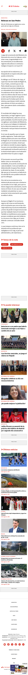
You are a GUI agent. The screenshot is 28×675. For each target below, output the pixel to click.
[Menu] (2, 6)
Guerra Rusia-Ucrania (8, 556)
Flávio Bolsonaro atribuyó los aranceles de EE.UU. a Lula (12, 536)
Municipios (4, 18)
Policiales (4, 324)
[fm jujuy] (25, 7)
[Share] (3, 51)
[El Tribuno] (14, 6)
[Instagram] (23, 644)
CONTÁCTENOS (14, 654)
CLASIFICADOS (14, 624)
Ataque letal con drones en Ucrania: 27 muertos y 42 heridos (11, 559)
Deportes (4, 351)
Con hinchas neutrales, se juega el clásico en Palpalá (14, 354)
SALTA (14, 615)
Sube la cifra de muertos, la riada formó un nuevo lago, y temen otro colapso (13, 581)
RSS (14, 662)
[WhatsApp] (19, 644)
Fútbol (3, 511)
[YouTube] (5, 644)
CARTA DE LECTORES (14, 611)
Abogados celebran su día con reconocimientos (12, 379)
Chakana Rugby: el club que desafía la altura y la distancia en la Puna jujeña (13, 491)
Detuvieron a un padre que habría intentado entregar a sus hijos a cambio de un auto (13, 328)
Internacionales (6, 579)
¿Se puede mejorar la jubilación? (13, 403)
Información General (8, 376)
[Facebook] (16, 644)
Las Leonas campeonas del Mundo (10, 470)
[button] (9, 51)
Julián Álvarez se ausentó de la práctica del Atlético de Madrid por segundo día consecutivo (12, 428)
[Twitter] (12, 644)
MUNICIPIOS (14, 602)
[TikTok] (8, 644)
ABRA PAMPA (5, 489)
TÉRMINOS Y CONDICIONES (14, 649)
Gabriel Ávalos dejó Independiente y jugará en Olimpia (13, 514)
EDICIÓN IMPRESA (14, 606)
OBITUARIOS (14, 620)
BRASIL (3, 534)
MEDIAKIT (14, 658)
